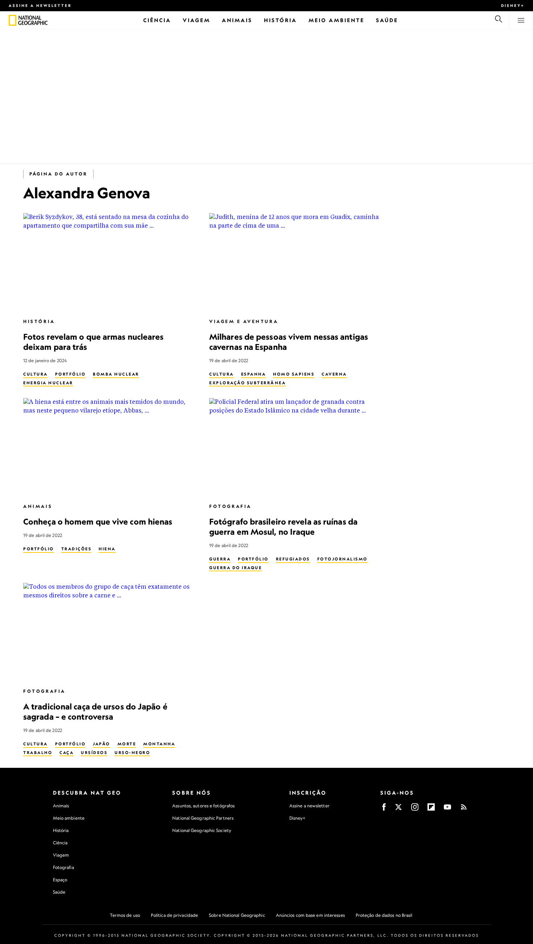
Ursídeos (94, 752)
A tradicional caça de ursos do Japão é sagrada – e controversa (95, 711)
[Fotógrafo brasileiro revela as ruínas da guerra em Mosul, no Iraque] (296, 447)
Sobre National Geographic (237, 915)
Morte (126, 743)
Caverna (334, 374)
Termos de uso (125, 915)
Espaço (60, 879)
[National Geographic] (12, 20)
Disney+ (512, 5)
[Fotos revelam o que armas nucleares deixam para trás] (110, 262)
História (39, 321)
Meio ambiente (68, 818)
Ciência (60, 842)
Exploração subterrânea (247, 382)
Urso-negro (132, 752)
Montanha (159, 743)
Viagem (61, 855)
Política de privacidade (174, 915)
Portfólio (70, 374)
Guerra (220, 559)
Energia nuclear (48, 382)
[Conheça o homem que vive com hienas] (110, 447)
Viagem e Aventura (243, 321)
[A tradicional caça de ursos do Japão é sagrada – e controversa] (110, 632)
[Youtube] (447, 809)
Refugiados (293, 559)
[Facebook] (384, 809)
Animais (37, 506)
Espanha (253, 374)
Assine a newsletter (40, 5)
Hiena (107, 548)
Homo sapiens (293, 374)
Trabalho (37, 752)
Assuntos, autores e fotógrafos (203, 805)
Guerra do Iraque (235, 567)
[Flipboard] (431, 809)
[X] (398, 809)
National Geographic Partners (203, 818)
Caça (66, 752)
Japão (101, 743)
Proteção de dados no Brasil (384, 915)
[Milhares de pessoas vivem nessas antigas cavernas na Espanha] (296, 262)
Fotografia (230, 506)
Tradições (76, 548)
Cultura (35, 374)
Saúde (59, 892)
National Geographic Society (201, 830)
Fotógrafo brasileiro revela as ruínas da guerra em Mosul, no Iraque (283, 527)
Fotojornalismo (342, 559)
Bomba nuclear (116, 374)
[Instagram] (414, 809)
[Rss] (463, 809)
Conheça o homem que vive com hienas (98, 521)
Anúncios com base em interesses (310, 915)
